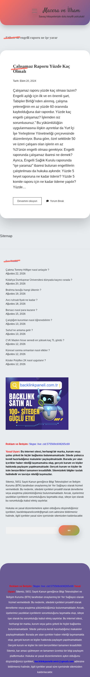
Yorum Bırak (57, 201)
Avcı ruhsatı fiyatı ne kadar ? (21, 300)
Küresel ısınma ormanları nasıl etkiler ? (28, 350)
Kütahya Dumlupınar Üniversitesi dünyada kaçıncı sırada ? (39, 279)
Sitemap (6, 236)
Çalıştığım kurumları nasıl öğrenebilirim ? (29, 320)
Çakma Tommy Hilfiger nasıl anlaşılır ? (27, 269)
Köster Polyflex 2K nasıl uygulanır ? (26, 360)
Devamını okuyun (29, 202)
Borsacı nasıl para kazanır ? (21, 310)
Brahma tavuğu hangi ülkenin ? (23, 289)
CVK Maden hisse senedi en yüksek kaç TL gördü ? (35, 340)
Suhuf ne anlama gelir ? (19, 330)
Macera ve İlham (61, 10)
